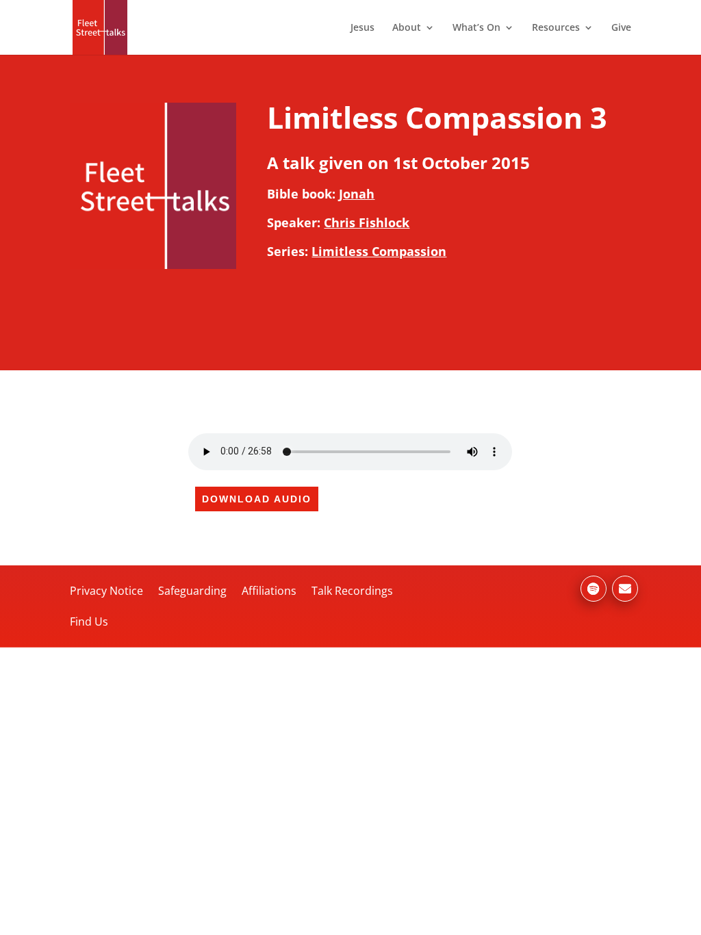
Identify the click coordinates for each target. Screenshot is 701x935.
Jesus (362, 28)
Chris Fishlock (366, 222)
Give (621, 28)
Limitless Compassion (378, 251)
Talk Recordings (352, 590)
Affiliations (269, 590)
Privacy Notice (106, 590)
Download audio (256, 499)
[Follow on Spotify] (594, 589)
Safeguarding (192, 590)
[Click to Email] (625, 589)
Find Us (89, 621)
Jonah (356, 193)
